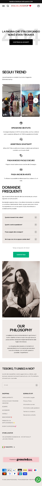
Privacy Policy (27, 401)
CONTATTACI (21, 255)
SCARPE (4, 406)
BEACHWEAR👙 (7, 417)
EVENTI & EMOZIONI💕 (9, 426)
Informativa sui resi (29, 404)
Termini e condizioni (29, 411)
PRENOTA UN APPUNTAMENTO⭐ (8, 422)
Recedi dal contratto (29, 415)
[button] (11, 100)
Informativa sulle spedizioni (31, 408)
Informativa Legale (28, 397)
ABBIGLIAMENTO (7, 397)
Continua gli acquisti (21, 42)
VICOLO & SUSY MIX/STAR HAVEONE (10, 402)
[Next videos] (35, 100)
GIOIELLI (4, 413)
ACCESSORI (6, 410)
